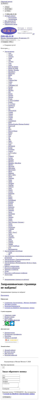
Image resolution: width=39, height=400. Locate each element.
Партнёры (8, 336)
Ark (9, 60)
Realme (10, 203)
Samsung (11, 210)
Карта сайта (8, 318)
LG (9, 154)
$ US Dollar (8, 9)
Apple (10, 58)
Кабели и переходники (12, 266)
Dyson (10, 99)
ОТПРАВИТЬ (7, 397)
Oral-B (10, 190)
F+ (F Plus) (11, 104)
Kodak (10, 148)
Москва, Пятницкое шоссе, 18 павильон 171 (15, 38)
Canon (10, 82)
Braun (10, 78)
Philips (10, 198)
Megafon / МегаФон (14, 163)
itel (9, 137)
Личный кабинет (10, 350)
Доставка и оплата (10, 304)
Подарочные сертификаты (13, 334)
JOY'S (10, 143)
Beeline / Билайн (13, 70)
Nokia (10, 180)
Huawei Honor (12, 131)
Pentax (10, 197)
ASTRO (10, 61)
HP (9, 127)
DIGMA (11, 90)
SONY (10, 220)
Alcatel (10, 55)
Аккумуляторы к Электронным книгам (17, 259)
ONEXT (11, 187)
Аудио (7, 271)
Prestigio (11, 202)
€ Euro (7, 7)
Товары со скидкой (11, 337)
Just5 (9, 144)
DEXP (10, 88)
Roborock (11, 207)
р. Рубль (7, 11)
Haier (10, 122)
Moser (10, 171)
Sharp (10, 215)
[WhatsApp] (7, 325)
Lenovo (10, 151)
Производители (10, 332)
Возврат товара (9, 317)
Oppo (10, 188)
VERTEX (11, 237)
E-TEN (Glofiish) (13, 100)
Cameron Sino (12, 80)
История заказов (10, 352)
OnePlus (10, 185)
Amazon (10, 56)
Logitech (11, 156)
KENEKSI (11, 146)
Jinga (9, 141)
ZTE (9, 247)
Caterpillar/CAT (13, 85)
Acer (9, 53)
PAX (9, 195)
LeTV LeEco (12, 153)
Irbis (9, 136)
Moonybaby (12, 170)
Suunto (10, 225)
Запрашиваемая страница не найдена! (17, 279)
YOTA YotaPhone (13, 246)
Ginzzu (10, 116)
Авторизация (12, 19)
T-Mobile (11, 229)
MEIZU (10, 165)
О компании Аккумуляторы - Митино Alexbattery (20, 302)
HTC (9, 129)
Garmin (10, 112)
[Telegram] (12, 325)
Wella (10, 239)
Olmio (10, 181)
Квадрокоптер (12, 249)
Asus (9, 63)
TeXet (10, 234)
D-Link (10, 87)
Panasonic (11, 193)
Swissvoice (11, 227)
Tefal (9, 230)
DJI (9, 92)
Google (10, 117)
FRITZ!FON (12, 110)
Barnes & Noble (13, 68)
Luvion (10, 158)
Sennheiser (11, 214)
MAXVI (11, 161)
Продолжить (5, 295)
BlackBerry (11, 72)
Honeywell (11, 126)
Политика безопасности (12, 306)
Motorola (11, 173)
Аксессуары (8, 274)
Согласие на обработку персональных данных (19, 308)
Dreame (10, 97)
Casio (10, 83)
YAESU (10, 242)
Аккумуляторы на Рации (13, 261)
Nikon (10, 176)
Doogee (10, 95)
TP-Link (10, 236)
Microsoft (11, 166)
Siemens (10, 217)
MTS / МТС (12, 175)
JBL (9, 139)
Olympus (11, 183)
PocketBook (12, 200)
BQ (9, 77)
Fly (9, 109)
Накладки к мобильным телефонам (16, 273)
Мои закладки (9, 353)
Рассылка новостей (11, 355)
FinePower (11, 105)
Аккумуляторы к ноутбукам (13, 251)
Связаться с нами (10, 315)
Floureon (11, 107)
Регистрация (12, 17)
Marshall (11, 159)
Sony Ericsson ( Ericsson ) (16, 222)
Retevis (10, 205)
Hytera (10, 132)
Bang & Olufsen (13, 67)
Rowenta (11, 208)
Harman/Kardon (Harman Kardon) (18, 124)
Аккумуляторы (9, 51)
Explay (10, 102)
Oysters (10, 192)
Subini (10, 224)
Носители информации (12, 268)
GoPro (10, 119)
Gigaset (10, 114)
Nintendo (11, 178)
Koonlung (11, 149)
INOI (10, 134)
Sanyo (10, 212)
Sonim (10, 219)
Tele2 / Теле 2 (12, 232)
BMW (10, 75)
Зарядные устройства (11, 269)
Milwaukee (11, 168)
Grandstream (12, 121)
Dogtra (10, 94)
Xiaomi (10, 241)
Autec (10, 65)
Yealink (10, 244)
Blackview (11, 73)
